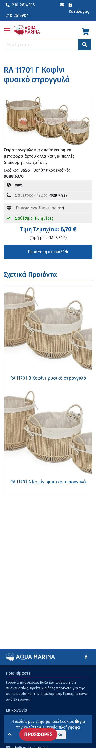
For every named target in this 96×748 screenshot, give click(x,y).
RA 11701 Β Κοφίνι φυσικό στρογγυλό (48, 378)
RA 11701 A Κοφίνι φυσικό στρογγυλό (48, 482)
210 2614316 (23, 5)
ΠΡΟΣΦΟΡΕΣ (38, 734)
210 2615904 (17, 15)
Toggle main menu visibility (7, 29)
